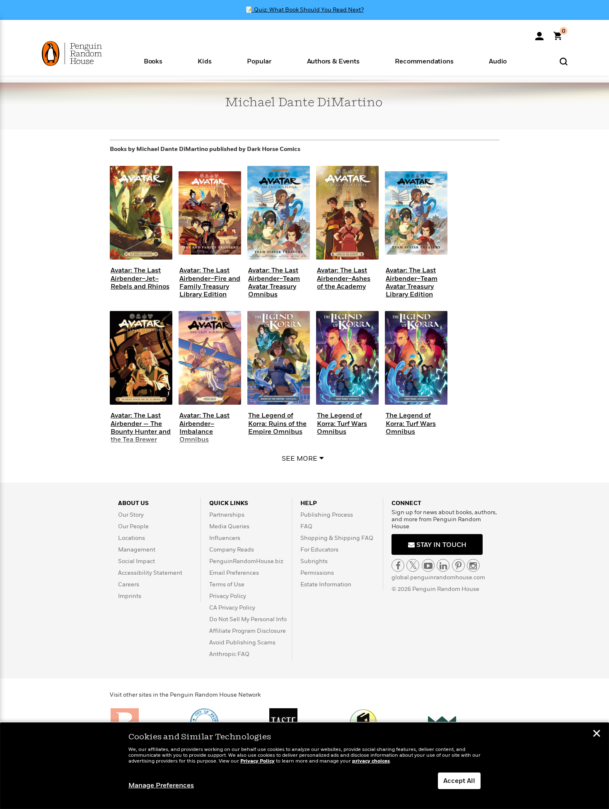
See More (299, 458)
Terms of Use (226, 584)
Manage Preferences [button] (161, 785)
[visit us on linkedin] (443, 565)
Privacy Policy (227, 596)
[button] (153, 61)
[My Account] (539, 33)
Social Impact (136, 561)
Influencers (224, 538)
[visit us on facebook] (398, 565)
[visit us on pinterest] (458, 565)
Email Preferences (234, 573)
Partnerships (226, 515)
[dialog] (304, 766)
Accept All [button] (459, 780)
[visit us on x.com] (412, 565)
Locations (131, 538)
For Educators (319, 550)
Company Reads (231, 550)
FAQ (306, 526)
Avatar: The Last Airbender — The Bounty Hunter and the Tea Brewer (141, 427)
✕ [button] (597, 734)
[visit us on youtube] (428, 565)
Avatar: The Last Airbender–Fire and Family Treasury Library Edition (209, 282)
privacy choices (371, 761)
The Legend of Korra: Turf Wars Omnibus (342, 423)
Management (136, 550)
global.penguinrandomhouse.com (438, 577)
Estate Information (325, 584)
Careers (128, 584)
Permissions (317, 573)
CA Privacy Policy (232, 608)
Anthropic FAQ (229, 654)
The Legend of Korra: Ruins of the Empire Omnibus (277, 423)
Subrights (314, 561)
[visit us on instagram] (473, 565)
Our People (133, 526)
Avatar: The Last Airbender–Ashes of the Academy (343, 278)
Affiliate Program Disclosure (247, 631)
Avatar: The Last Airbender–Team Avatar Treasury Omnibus (274, 282)
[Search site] (564, 61)
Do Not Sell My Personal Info (248, 619)
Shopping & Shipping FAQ (336, 538)
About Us (133, 503)
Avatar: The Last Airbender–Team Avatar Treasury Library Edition (411, 282)
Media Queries (229, 526)
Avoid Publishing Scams (242, 642)
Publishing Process (326, 515)
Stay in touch (440, 544)
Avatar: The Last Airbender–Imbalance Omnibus (204, 427)
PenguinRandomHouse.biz (246, 561)
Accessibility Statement (150, 573)
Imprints (129, 596)
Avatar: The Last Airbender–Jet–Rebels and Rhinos (140, 278)
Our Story (131, 515)
